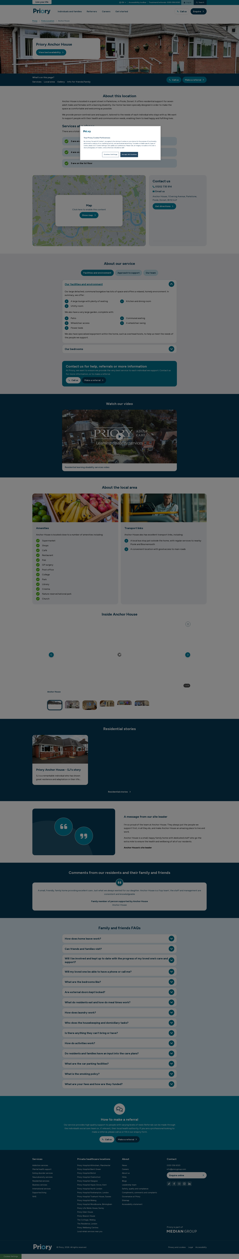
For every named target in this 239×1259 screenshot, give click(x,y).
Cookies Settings (110, 154)
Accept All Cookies (129, 154)
